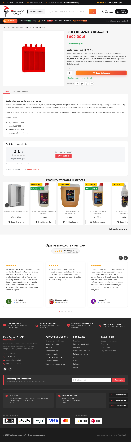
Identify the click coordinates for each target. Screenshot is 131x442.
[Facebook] (5, 369)
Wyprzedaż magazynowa (55, 364)
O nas (75, 361)
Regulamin (77, 341)
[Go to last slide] (7, 205)
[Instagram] (10, 369)
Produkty (10, 21)
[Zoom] (33, 58)
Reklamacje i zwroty (80, 354)
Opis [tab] (7, 91)
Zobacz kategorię (118, 229)
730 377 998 (9, 3)
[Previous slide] (121, 258)
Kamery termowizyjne (54, 357)
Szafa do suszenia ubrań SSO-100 (16, 211)
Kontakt (67, 21)
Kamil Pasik (122, 435)
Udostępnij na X (82, 83)
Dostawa (76, 347)
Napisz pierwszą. (33, 169)
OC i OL (46, 21)
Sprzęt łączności (52, 354)
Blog (34, 21)
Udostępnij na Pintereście (87, 83)
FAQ (74, 357)
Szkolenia (58, 21)
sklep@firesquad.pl (36, 3)
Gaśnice (49, 347)
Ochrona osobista (52, 344)
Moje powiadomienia (108, 351)
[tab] (59, 311)
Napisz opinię (63, 156)
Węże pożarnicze (52, 351)
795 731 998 (19, 3)
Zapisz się (119, 380)
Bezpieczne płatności (81, 351)
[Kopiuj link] (92, 83)
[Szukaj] (92, 11)
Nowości (25, 21)
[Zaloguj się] (127, 2)
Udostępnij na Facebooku (77, 83)
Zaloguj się (105, 344)
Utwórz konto (106, 347)
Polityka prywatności (81, 344)
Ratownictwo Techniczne (55, 341)
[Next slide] (124, 205)
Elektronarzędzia (52, 361)
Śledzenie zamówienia (109, 341)
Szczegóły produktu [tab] (21, 91)
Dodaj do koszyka (103, 73)
